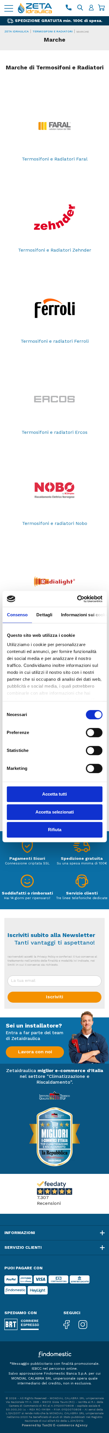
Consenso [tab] (17, 614)
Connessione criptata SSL (27, 863)
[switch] (94, 732)
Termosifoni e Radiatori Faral (54, 159)
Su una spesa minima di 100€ (82, 863)
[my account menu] (91, 8)
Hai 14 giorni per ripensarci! (27, 898)
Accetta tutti (54, 794)
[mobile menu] (8, 8)
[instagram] (87, 1325)
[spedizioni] (81, 848)
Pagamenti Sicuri (27, 859)
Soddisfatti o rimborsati (27, 893)
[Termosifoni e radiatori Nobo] (54, 490)
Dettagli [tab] (44, 614)
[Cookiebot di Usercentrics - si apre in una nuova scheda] (77, 599)
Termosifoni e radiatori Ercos (54, 432)
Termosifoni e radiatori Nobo (54, 523)
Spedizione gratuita (82, 859)
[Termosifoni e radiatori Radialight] (54, 581)
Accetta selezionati (54, 811)
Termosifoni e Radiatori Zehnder (54, 250)
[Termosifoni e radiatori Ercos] (54, 399)
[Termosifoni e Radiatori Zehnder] (54, 217)
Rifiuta (54, 829)
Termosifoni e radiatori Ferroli (55, 341)
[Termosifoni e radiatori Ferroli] (54, 308)
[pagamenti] (27, 848)
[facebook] (70, 1325)
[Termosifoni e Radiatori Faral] (54, 126)
